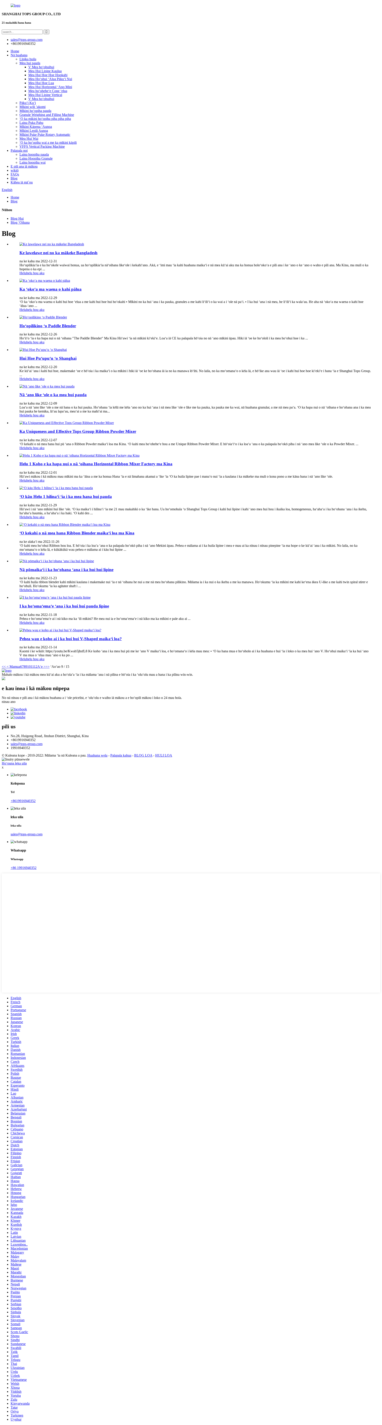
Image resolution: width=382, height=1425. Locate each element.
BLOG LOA (143, 755)
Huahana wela (97, 755)
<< (4, 666)
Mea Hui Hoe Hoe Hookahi (47, 75)
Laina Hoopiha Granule (36, 158)
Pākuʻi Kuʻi (27, 103)
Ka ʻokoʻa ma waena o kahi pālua (50, 289)
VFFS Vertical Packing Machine (42, 146)
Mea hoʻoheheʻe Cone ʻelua (47, 91)
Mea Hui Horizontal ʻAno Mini (50, 87)
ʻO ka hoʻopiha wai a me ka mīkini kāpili (48, 142)
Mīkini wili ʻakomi (32, 107)
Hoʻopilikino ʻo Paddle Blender (47, 326)
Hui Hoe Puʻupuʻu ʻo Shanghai (47, 358)
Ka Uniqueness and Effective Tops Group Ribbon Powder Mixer (77, 431)
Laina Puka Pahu (31, 123)
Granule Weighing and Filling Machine (46, 115)
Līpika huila (27, 59)
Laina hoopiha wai (32, 162)
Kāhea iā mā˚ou (22, 182)
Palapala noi (19, 150)
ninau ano (8, 702)
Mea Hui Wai (28, 138)
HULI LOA (163, 755)
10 (29, 666)
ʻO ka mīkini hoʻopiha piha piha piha (45, 119)
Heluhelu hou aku (31, 273)
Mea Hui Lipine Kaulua (45, 71)
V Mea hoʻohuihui (41, 67)
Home (15, 51)
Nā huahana (19, 55)
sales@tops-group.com (26, 744)
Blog (14, 178)
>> (48, 666)
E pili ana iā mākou (24, 166)
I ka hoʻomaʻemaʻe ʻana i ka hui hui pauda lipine (64, 606)
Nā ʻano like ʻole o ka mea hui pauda (53, 394)
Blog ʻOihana (20, 222)
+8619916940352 (23, 801)
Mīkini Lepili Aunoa (33, 130)
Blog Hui (17, 218)
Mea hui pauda (29, 63)
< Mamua (13, 666)
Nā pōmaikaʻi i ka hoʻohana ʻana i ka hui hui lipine (66, 569)
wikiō (15, 170)
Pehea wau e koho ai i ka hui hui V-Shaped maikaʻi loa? (70, 638)
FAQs (15, 174)
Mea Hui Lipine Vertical (45, 95)
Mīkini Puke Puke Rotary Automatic (44, 134)
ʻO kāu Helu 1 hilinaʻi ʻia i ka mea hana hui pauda (65, 496)
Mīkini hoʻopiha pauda (35, 111)
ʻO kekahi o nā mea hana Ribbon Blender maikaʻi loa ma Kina (76, 533)
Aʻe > (41, 666)
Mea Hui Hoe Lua (41, 83)
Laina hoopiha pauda (34, 154)
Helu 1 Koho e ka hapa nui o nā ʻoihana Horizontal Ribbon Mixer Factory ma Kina (95, 464)
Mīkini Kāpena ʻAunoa (35, 127)
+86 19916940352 (23, 868)
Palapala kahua (120, 755)
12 (35, 666)
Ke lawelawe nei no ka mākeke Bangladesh (58, 252)
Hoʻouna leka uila (14, 763)
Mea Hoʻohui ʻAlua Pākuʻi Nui (50, 79)
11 (32, 666)
